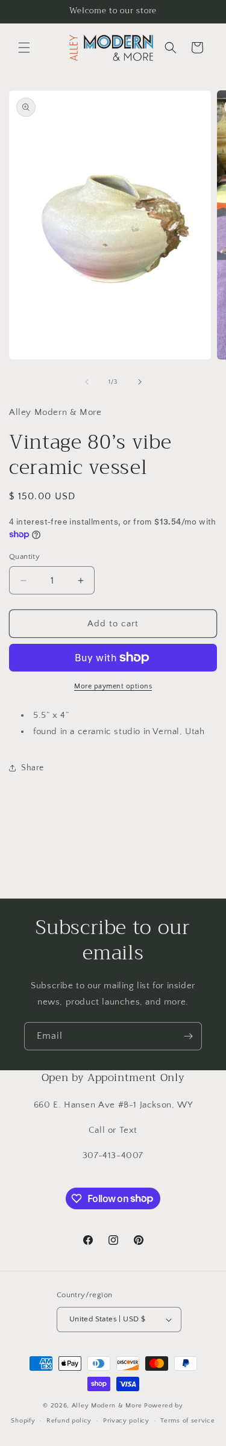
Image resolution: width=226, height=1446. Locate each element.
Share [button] (32, 768)
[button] (24, 47)
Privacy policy (126, 1420)
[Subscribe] (188, 1036)
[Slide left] (87, 382)
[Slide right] (140, 382)
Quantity (24, 556)
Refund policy (69, 1420)
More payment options (113, 686)
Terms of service (187, 1420)
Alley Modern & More (107, 1405)
